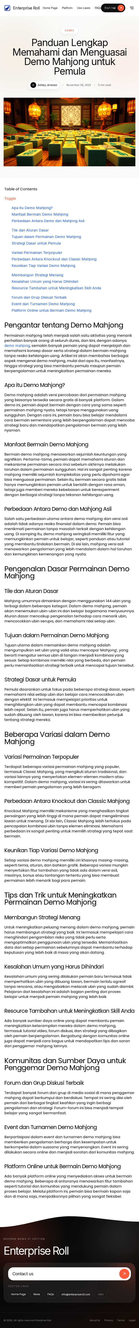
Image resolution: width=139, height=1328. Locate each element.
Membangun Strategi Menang (37, 275)
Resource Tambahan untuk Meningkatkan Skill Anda (56, 288)
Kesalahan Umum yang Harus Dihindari (45, 281)
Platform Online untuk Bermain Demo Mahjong (51, 310)
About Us (95, 1320)
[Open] (131, 8)
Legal (132, 1320)
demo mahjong (17, 345)
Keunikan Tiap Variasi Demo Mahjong (43, 265)
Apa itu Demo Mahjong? (32, 208)
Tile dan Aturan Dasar (30, 230)
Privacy (108, 1320)
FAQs (98, 8)
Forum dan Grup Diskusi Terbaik (39, 297)
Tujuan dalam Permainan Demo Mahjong (46, 237)
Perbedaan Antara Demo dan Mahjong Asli (48, 221)
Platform (67, 8)
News (109, 8)
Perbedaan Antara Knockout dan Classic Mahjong (54, 259)
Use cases (83, 8)
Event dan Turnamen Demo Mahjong (43, 304)
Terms (121, 1320)
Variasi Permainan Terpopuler (37, 252)
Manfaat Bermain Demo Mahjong (40, 214)
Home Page (50, 8)
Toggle (10, 198)
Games (69, 30)
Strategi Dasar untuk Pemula (36, 243)
